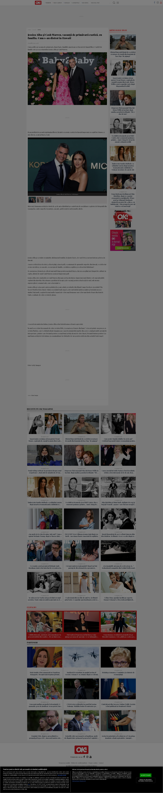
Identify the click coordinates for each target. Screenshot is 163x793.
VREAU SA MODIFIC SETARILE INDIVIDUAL (145, 780)
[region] (81, 779)
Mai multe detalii (62, 775)
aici (29, 784)
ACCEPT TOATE (146, 775)
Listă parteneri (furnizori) (79, 781)
